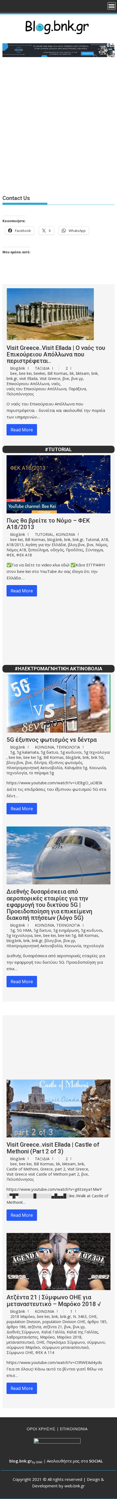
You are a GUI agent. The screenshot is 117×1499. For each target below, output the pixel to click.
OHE (93, 1316)
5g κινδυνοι (71, 752)
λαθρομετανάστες (22, 1337)
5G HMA (24, 930)
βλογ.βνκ (76, 544)
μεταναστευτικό (20, 1342)
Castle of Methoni (22, 1169)
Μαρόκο (47, 1337)
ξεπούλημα (38, 549)
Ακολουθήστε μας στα (75, 1461)
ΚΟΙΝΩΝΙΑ (65, 534)
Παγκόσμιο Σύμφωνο (66, 1342)
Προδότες (74, 549)
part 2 (60, 1169)
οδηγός (57, 549)
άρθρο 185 (96, 1321)
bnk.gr (12, 378)
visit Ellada (28, 378)
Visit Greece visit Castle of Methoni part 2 (43, 1174)
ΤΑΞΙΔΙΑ (42, 368)
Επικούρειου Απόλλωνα (28, 383)
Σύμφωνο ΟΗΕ (20, 1352)
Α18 (104, 539)
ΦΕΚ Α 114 (44, 1352)
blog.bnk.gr (20, 1461)
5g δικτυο (49, 752)
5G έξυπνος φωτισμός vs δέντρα (52, 739)
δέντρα (40, 762)
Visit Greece (50, 378)
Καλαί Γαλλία (52, 1331)
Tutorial (92, 539)
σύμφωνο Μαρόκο (23, 1347)
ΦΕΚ (10, 554)
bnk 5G (97, 757)
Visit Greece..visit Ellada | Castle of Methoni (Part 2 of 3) (53, 1147)
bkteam (82, 373)
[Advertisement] (58, 122)
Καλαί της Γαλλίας (82, 1331)
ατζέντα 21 (52, 1326)
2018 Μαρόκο (22, 1316)
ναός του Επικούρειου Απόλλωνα (36, 388)
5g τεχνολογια (97, 752)
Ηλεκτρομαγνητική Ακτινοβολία (34, 767)
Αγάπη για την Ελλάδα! (46, 544)
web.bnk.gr (74, 1485)
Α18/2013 (15, 544)
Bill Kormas (57, 373)
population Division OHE (63, 1321)
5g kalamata (28, 752)
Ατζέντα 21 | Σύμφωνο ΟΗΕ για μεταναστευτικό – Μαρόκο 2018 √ (54, 1300)
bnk (94, 373)
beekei (39, 373)
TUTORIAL (44, 534)
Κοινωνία (97, 767)
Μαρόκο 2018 (69, 1337)
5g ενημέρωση (66, 930)
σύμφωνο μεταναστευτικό (65, 1347)
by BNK (37, 1462)
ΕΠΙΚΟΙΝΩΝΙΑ (73, 1428)
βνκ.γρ (77, 378)
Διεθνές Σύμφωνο (23, 1331)
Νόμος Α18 (16, 549)
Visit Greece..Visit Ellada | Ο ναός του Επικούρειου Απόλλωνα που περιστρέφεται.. (56, 354)
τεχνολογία (17, 772)
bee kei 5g (32, 757)
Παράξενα (77, 388)
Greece (46, 1169)
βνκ (66, 378)
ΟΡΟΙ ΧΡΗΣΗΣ (41, 1428)
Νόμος (101, 544)
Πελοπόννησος (20, 393)
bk (72, 373)
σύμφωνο (96, 1342)
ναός (55, 383)
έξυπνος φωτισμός (65, 762)
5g (12, 752)
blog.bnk (17, 368)
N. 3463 (80, 1316)
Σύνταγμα (94, 549)
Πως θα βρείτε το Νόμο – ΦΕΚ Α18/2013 (48, 523)
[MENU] (111, 6)
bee (13, 373)
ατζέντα (34, 1326)
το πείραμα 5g (41, 772)
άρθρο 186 (16, 1326)
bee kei (25, 373)
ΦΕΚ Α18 (24, 554)
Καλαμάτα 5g (75, 767)
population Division (23, 1321)
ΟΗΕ (40, 1342)
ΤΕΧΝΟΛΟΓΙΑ (68, 747)
